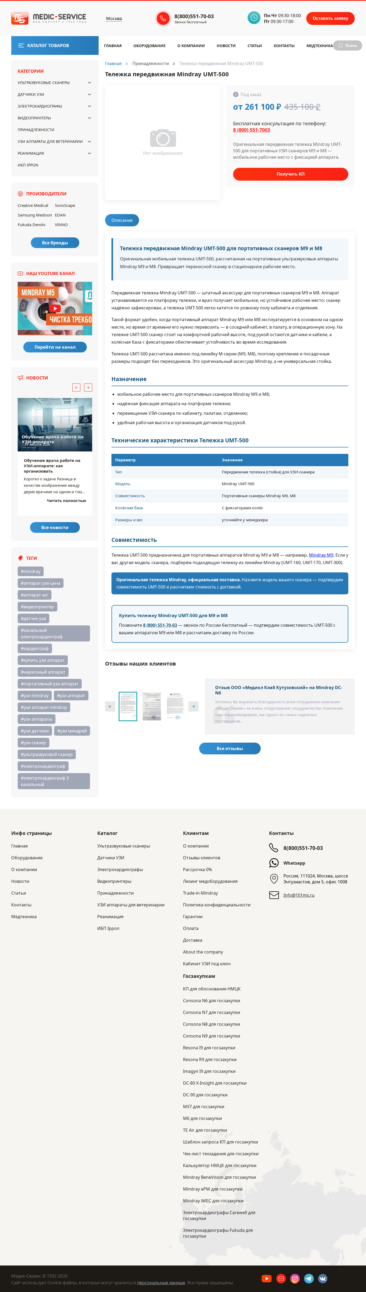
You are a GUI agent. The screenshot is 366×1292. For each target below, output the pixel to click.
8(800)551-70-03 (303, 848)
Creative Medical (33, 205)
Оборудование (149, 45)
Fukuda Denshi (31, 224)
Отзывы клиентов (201, 858)
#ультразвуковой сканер (47, 754)
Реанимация (31, 153)
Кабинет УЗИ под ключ (207, 964)
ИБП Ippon (28, 165)
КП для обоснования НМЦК (212, 989)
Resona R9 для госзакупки (210, 1059)
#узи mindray (34, 695)
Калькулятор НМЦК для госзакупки (219, 1165)
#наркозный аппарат (43, 672)
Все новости (55, 527)
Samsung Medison (35, 215)
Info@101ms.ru (299, 895)
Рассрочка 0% (197, 869)
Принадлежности (36, 129)
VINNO (61, 224)
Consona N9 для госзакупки (211, 1036)
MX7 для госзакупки (203, 1106)
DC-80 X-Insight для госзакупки (215, 1083)
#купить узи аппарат (43, 660)
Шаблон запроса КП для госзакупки (220, 1142)
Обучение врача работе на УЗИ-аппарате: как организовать (52, 466)
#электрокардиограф (43, 766)
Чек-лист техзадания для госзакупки (221, 1154)
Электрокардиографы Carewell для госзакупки (219, 1215)
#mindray (30, 571)
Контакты (284, 45)
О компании (196, 846)
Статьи (255, 45)
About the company (203, 952)
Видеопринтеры (34, 117)
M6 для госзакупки (202, 1118)
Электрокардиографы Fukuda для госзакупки (218, 1233)
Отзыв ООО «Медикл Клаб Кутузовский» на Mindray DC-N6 (278, 690)
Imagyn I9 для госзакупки (209, 1071)
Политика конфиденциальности (217, 905)
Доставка (192, 940)
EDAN (60, 215)
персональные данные (161, 1283)
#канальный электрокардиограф (42, 633)
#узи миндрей (72, 731)
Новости (226, 45)
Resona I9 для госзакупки (209, 1048)
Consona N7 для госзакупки (211, 1012)
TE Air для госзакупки (205, 1130)
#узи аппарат (71, 695)
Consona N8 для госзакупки (211, 1024)
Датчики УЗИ (31, 94)
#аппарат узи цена (40, 583)
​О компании (191, 45)
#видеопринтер (37, 607)
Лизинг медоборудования (210, 881)
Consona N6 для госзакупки (211, 1001)
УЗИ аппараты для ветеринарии (50, 141)
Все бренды (55, 243)
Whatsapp (294, 863)
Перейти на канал (55, 347)
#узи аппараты (36, 719)
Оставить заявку (330, 18)
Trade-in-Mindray (200, 893)
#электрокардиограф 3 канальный (45, 781)
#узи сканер (33, 743)
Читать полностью (66, 500)
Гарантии (193, 916)
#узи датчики (35, 731)
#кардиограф (35, 648)
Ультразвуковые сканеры (44, 82)
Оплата (191, 928)
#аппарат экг (34, 595)
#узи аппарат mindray (44, 707)
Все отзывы (230, 748)
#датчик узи (33, 618)
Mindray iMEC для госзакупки (213, 1201)
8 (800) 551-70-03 (160, 625)
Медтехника (320, 45)
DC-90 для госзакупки (205, 1095)
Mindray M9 (321, 555)
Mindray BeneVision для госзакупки (219, 1177)
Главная (113, 45)
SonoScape (65, 205)
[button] (76, 387)
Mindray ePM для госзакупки (212, 1189)
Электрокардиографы (40, 106)
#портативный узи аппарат (50, 684)
